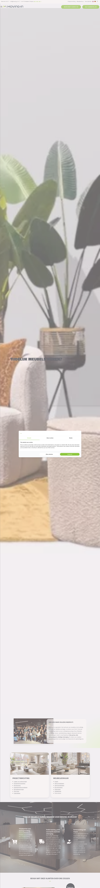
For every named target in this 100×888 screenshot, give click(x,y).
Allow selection (49, 454)
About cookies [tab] (50, 437)
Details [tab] (70, 437)
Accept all (69, 454)
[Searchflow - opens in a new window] (78, 433)
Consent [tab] (29, 437)
